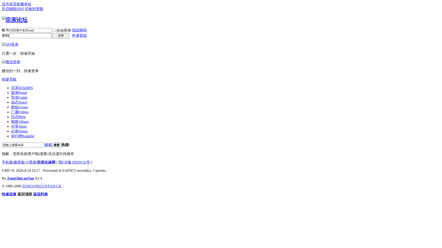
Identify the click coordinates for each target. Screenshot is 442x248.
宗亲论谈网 (46, 162)
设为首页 (9, 4)
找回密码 (79, 30)
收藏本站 (24, 4)
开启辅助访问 (13, 9)
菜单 (19, 93)
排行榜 (22, 136)
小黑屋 (30, 162)
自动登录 (63, 30)
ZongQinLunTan (20, 178)
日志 (18, 117)
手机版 (7, 162)
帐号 (5, 30)
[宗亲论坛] (15, 20)
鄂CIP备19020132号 (74, 162)
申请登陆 (79, 35)
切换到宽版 (34, 9)
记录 (19, 131)
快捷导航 (9, 79)
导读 (19, 97)
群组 (19, 107)
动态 (19, 102)
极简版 (19, 162)
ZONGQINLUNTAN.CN (41, 186)
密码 (5, 35)
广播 (20, 112)
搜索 (48, 145)
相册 (20, 122)
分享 (19, 126)
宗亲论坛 (22, 88)
